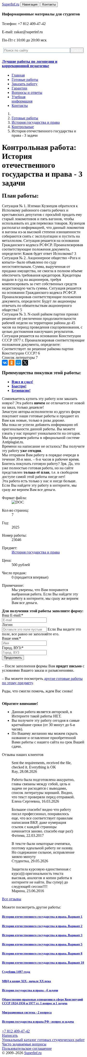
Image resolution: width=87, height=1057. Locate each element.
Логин (7, 625)
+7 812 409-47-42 (16, 1031)
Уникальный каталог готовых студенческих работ (43, 1040)
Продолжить (13, 657)
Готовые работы (25, 79)
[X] (25, 363)
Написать (10, 1035)
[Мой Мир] (18, 363)
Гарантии (19, 88)
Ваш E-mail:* (12, 615)
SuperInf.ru (33, 1053)
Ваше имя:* (11, 638)
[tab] (22, 382)
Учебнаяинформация (22, 99)
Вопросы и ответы (27, 92)
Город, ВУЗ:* (12, 648)
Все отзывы (11, 899)
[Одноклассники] (11, 363)
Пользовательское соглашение (27, 1048)
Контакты (20, 105)
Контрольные (23, 127)
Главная (18, 75)
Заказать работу (24, 84)
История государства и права (36, 122)
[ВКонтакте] (5, 363)
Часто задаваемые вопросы (24, 1044)
